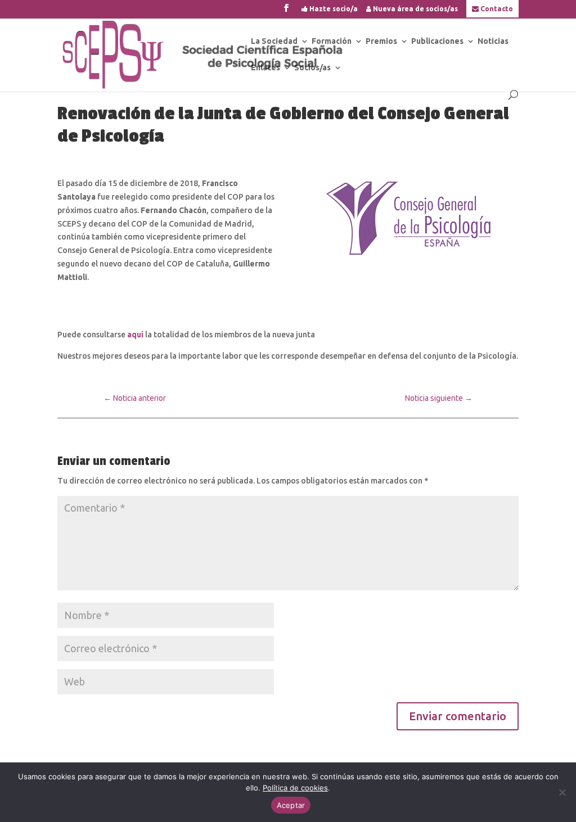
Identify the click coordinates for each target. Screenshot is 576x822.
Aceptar (291, 805)
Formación (332, 41)
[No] (562, 792)
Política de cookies (295, 787)
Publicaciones (437, 41)
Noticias (493, 41)
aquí (136, 334)
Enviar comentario (457, 716)
